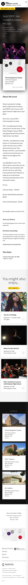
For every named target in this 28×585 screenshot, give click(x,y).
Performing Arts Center (9, 29)
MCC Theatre (9, 459)
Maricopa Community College (9, 572)
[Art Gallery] (13, 532)
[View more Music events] (4, 36)
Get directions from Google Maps (12, 244)
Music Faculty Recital (11, 348)
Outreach (5, 557)
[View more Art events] (23, 319)
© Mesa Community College (9, 570)
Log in (3, 580)
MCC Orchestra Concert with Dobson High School (12, 383)
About (4, 554)
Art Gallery (9, 488)
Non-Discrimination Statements (9, 577)
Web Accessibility (20, 577)
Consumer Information (7, 575)
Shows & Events (7, 548)
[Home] (11, 3)
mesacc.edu (4, 568)
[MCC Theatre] (9, 534)
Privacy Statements (17, 575)
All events (13, 288)
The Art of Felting (10, 315)
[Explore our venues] (13, 540)
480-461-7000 (12, 568)
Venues (4, 551)
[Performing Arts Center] (21, 539)
